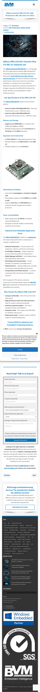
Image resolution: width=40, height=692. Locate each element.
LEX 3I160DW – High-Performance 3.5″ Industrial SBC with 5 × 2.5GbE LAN (22, 560)
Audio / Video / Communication (11, 525)
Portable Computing (16, 544)
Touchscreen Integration (10, 551)
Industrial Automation (9, 537)
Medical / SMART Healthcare (24, 539)
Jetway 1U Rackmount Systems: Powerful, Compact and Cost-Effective (20, 566)
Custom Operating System (9, 532)
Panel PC (28, 541)
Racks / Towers (26, 544)
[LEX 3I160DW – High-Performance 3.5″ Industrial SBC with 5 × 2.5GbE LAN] (6, 561)
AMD (5, 523)
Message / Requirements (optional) (15, 420)
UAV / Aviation (7, 553)
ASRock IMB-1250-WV (12, 101)
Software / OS (7, 548)
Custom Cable (23, 530)
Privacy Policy (24, 358)
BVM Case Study (29, 525)
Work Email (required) (11, 385)
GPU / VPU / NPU (14, 534)
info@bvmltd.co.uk (10, 608)
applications (32, 237)
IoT (32, 537)
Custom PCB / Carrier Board (24, 532)
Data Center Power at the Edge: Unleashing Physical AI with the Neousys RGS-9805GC (20, 577)
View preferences (20, 355)
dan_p (6, 25)
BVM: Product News (14, 27)
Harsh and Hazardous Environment (28, 534)
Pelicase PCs (6, 544)
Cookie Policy (15, 358)
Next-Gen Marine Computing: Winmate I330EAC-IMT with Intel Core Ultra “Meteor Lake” (22, 572)
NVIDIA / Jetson (17, 541)
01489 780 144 (24, 466)
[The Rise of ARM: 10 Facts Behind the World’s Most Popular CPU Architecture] (6, 584)
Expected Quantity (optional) (13, 414)
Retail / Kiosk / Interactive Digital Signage (19, 546)
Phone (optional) (9, 392)
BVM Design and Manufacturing (11, 527)
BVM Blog (22, 525)
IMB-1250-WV (21, 69)
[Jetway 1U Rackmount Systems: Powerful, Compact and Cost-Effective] (6, 567)
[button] (37, 333)
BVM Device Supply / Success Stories (28, 527)
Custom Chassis (31, 530)
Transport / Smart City (23, 551)
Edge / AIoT (6, 534)
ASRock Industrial (11, 69)
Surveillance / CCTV (16, 548)
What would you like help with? (14, 407)
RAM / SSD (6, 546)
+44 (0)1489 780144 (9, 606)
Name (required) (9, 379)
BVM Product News (9, 32)
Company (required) (10, 398)
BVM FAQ (5, 530)
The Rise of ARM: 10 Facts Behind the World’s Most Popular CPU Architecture (21, 583)
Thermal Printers (27, 548)
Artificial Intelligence (17, 523)
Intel (29, 537)
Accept (20, 349)
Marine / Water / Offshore (10, 539)
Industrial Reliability (21, 537)
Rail (32, 544)
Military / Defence (8, 541)
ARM (9, 523)
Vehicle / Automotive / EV (17, 553)
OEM (24, 541)
